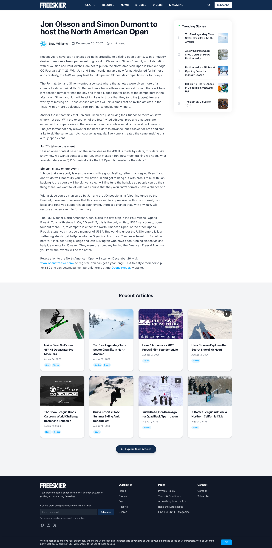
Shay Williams (58, 43)
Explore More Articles (138, 449)
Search (123, 511)
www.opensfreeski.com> (57, 263)
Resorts (108, 4)
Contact (202, 490)
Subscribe (223, 4)
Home (122, 490)
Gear (88, 4)
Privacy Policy (166, 490)
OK (226, 542)
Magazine (176, 4)
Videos (157, 4)
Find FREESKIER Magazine (174, 511)
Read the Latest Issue (170, 506)
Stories (140, 4)
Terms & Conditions (169, 496)
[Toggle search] (209, 5)
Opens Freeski (121, 267)
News (125, 4)
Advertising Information (172, 501)
